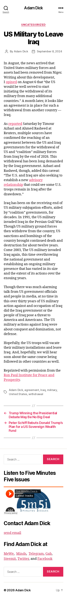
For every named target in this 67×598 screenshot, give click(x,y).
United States (18, 394)
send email (12, 533)
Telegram (36, 554)
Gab (48, 554)
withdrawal (35, 394)
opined (11, 82)
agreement (31, 390)
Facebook (44, 559)
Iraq (43, 390)
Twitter (23, 559)
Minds (21, 554)
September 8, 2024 (49, 51)
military (52, 390)
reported (15, 124)
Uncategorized (33, 24)
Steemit (10, 559)
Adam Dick (33, 8)
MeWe (9, 554)
